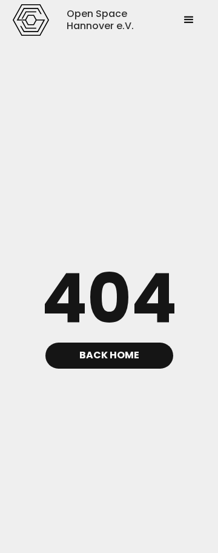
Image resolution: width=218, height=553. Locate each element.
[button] (189, 20)
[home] (31, 20)
